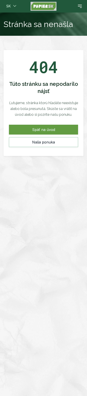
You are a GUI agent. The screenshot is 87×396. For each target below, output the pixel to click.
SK (8, 6)
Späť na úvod (43, 129)
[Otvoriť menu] (70, 6)
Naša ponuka (43, 142)
